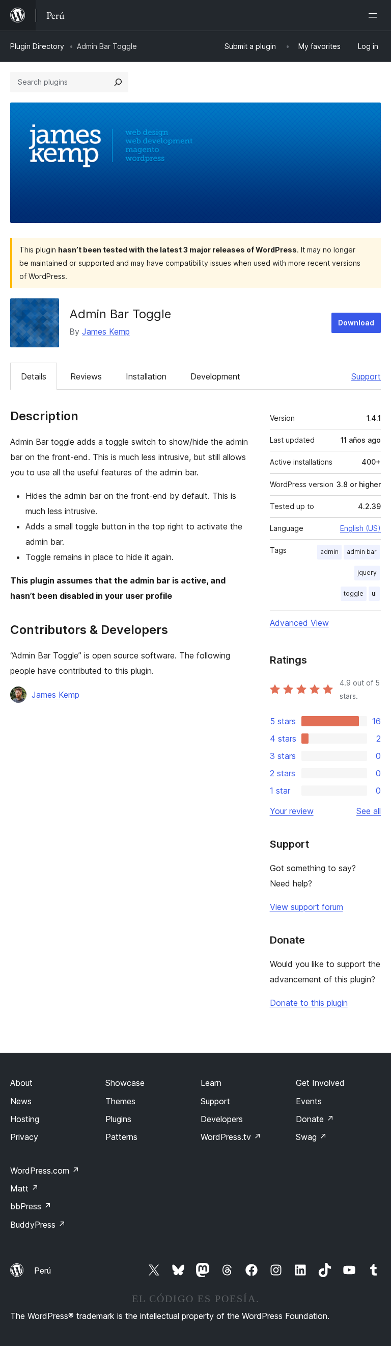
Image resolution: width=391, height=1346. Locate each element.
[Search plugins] (118, 82)
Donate (315, 1119)
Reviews (86, 376)
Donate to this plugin (309, 1003)
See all (368, 811)
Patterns (121, 1137)
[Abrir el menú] (374, 15)
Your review (292, 811)
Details (33, 376)
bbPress (30, 1206)
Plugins (118, 1119)
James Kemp (106, 331)
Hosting (24, 1119)
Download (356, 322)
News (21, 1101)
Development (215, 376)
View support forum (306, 907)
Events (309, 1101)
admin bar (362, 551)
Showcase (125, 1083)
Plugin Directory (37, 46)
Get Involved (320, 1083)
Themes (120, 1101)
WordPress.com (44, 1170)
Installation (146, 376)
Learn (211, 1083)
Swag (311, 1137)
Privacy (24, 1137)
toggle (354, 593)
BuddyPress (38, 1225)
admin (329, 551)
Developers (222, 1119)
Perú (42, 1270)
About (21, 1083)
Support (366, 376)
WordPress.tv (231, 1137)
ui (374, 593)
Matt (24, 1188)
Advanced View (299, 623)
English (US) (360, 528)
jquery (367, 572)
